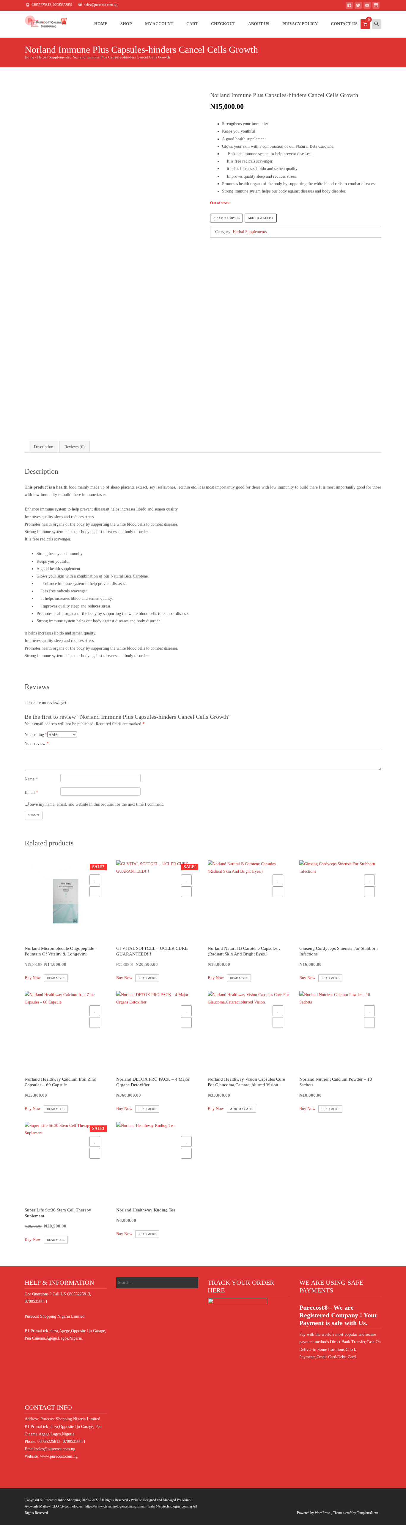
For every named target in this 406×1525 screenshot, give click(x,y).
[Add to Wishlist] (94, 879)
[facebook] (349, 6)
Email (31, 792)
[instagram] (376, 6)
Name (31, 779)
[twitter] (358, 6)
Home (100, 24)
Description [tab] (43, 447)
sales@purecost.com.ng (55, 1449)
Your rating (36, 734)
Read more (55, 978)
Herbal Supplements (53, 57)
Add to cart (241, 1109)
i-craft (348, 1513)
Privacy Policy (300, 24)
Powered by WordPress (314, 1513)
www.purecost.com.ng (59, 1456)
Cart (192, 24)
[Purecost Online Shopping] (41, 22)
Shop (126, 24)
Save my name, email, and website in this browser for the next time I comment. (97, 804)
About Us (258, 24)
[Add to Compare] (94, 891)
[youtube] (367, 6)
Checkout (223, 24)
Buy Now (33, 978)
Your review (37, 743)
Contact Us (344, 24)
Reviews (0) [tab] (74, 447)
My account (159, 24)
